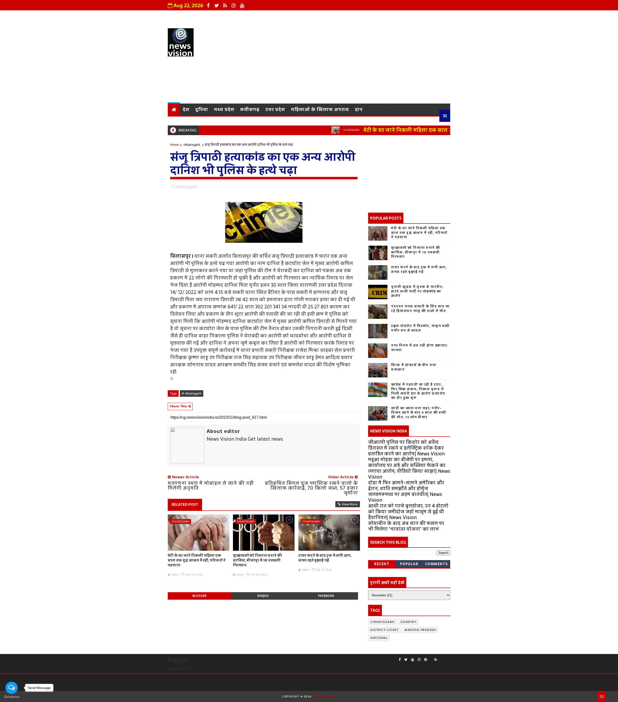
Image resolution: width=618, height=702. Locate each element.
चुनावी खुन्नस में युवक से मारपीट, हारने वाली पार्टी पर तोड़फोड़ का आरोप (417, 291)
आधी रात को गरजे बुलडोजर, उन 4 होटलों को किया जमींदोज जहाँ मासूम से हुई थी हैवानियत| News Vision (408, 511)
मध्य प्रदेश (224, 109)
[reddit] (430, 657)
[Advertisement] (362, 62)
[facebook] (208, 5)
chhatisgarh (335, 130)
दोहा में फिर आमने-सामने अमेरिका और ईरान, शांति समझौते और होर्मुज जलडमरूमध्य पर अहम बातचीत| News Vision (406, 491)
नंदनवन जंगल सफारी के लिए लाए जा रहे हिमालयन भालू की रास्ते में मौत (420, 308)
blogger (199, 595)
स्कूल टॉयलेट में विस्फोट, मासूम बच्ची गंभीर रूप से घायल (420, 328)
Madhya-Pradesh (420, 629)
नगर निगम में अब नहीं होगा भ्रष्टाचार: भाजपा (419, 347)
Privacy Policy (321, 16)
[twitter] (216, 5)
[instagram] (233, 5)
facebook (326, 595)
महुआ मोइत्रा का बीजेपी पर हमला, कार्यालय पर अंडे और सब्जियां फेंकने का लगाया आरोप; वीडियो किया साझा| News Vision (409, 468)
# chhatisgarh (191, 393)
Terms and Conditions (395, 16)
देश (186, 109)
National (379, 637)
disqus (262, 595)
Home (174, 144)
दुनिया (201, 109)
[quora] (440, 657)
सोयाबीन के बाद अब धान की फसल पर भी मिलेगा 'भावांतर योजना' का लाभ (406, 526)
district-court (385, 629)
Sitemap (436, 16)
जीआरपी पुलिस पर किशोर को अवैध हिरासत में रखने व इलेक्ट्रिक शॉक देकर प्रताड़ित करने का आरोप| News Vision (406, 448)
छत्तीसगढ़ (250, 109)
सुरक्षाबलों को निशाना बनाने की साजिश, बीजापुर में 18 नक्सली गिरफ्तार (257, 560)
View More (350, 504)
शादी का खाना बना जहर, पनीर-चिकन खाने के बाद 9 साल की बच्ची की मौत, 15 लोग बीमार (418, 412)
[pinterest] (425, 659)
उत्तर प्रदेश (275, 109)
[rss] (225, 5)
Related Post (185, 504)
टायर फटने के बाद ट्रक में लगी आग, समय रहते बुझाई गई (324, 557)
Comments (436, 564)
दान (359, 109)
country (408, 621)
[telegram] (444, 657)
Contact (353, 16)
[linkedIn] (448, 657)
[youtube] (242, 5)
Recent (381, 564)
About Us (257, 16)
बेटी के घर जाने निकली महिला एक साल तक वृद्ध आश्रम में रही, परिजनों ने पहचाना (432, 130)
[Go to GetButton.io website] (11, 697)
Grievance (287, 16)
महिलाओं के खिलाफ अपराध (320, 109)
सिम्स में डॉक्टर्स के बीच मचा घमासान (413, 367)
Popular (409, 564)
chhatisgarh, (187, 187)
